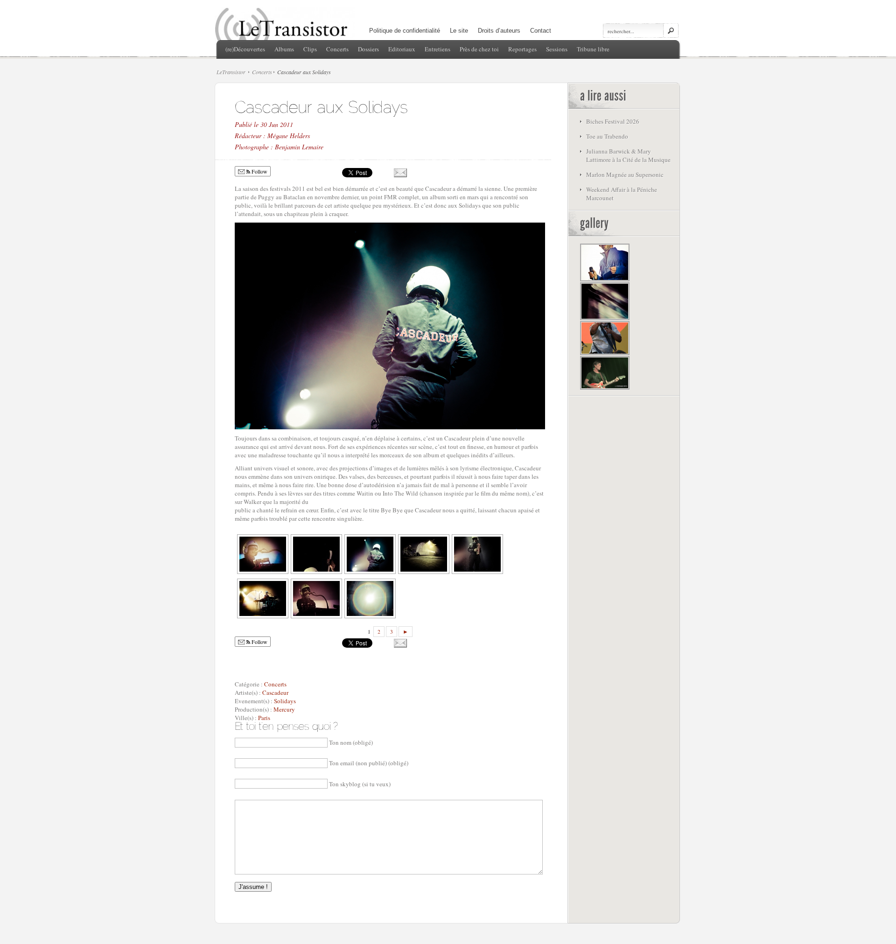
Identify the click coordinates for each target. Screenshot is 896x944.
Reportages (522, 49)
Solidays (285, 701)
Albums (284, 49)
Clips (310, 49)
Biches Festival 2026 (612, 121)
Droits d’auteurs (499, 30)
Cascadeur (275, 692)
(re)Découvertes (245, 49)
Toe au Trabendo (607, 136)
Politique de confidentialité (404, 30)
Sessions (556, 49)
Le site (459, 30)
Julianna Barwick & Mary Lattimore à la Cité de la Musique (628, 155)
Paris (264, 717)
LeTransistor (231, 72)
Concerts (337, 49)
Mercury (284, 709)
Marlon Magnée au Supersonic (625, 174)
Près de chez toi (479, 49)
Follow (258, 171)
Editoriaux (401, 49)
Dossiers (368, 49)
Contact (540, 30)
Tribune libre (593, 49)
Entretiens (437, 49)
